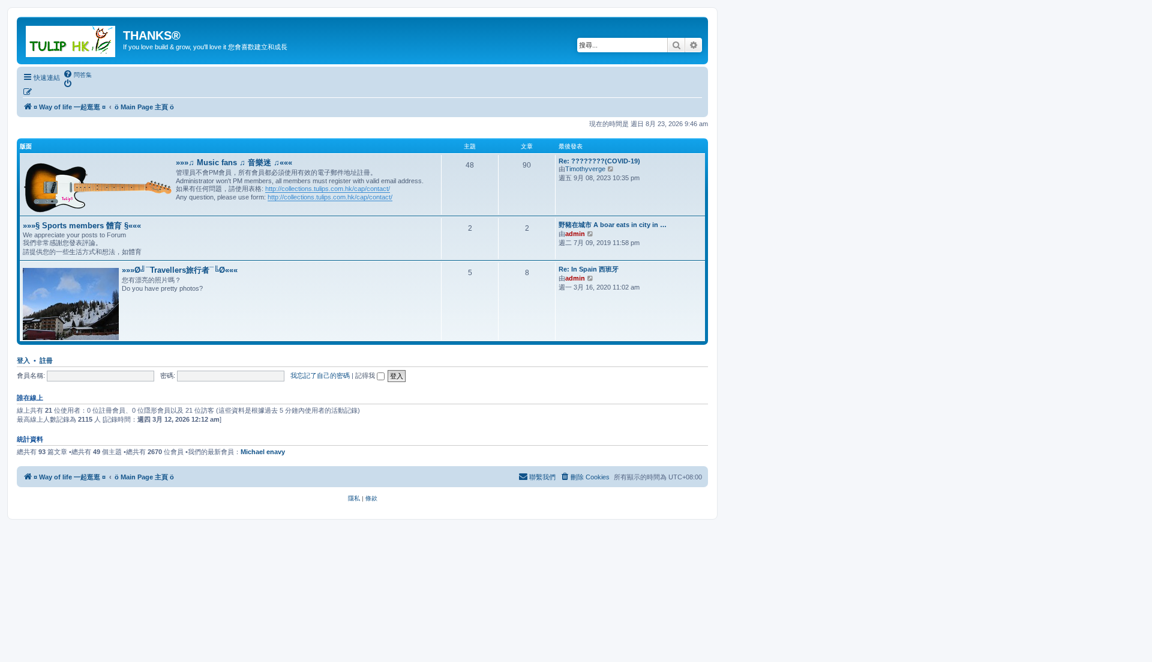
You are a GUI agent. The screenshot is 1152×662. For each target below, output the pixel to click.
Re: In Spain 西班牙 (589, 269)
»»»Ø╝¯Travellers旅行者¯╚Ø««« (180, 270)
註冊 (46, 360)
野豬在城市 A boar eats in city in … (613, 224)
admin (575, 233)
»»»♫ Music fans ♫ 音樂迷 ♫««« (234, 162)
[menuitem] (77, 74)
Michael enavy (263, 451)
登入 (23, 360)
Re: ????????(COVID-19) (599, 161)
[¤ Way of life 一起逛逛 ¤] (71, 39)
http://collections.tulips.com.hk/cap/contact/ (327, 188)
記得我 (366, 375)
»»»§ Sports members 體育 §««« (82, 225)
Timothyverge (585, 168)
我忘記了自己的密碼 (320, 375)
